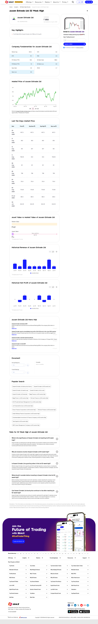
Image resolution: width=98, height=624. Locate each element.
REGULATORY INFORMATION (83, 617)
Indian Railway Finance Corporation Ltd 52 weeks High (26, 413)
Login (79, 2)
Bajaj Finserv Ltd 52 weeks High (20, 398)
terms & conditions (79, 47)
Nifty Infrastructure (75, 577)
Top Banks (32, 593)
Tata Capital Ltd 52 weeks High (20, 421)
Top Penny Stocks (75, 581)
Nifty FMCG (73, 573)
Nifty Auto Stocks (54, 573)
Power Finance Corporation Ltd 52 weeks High (24, 409)
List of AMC (11, 585)
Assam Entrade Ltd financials (20, 394)
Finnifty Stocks (12, 573)
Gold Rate (11, 597)
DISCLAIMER (73, 617)
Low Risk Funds (54, 589)
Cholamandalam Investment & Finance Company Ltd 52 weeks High (29, 417)
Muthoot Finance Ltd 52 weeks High (47, 409)
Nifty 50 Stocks (33, 577)
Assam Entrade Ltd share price (23, 111)
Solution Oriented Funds (35, 589)
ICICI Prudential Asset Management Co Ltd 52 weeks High (27, 402)
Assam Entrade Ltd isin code (37, 390)
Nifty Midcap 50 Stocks (35, 569)
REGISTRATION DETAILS (64, 617)
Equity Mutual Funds (55, 585)
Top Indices (32, 565)
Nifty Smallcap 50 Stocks (56, 569)
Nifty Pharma (12, 577)
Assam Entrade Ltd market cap (20, 390)
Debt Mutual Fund (75, 585)
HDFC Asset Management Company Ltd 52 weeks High (26, 425)
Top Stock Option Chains (56, 565)
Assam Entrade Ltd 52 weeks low (42, 386)
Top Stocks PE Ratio (13, 581)
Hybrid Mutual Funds (13, 589)
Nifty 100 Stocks (54, 577)
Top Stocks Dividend (34, 581)
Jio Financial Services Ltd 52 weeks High (23, 405)
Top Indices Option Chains (77, 565)
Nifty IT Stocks (33, 573)
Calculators (73, 589)
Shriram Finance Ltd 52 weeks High (39, 398)
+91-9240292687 (12, 611)
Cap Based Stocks (75, 593)
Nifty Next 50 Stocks (13, 569)
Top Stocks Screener (13, 593)
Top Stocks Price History (56, 581)
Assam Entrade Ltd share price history (22, 386)
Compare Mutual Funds (56, 593)
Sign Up (88, 2)
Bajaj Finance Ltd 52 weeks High (37, 394)
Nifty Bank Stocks (75, 569)
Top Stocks (11, 565)
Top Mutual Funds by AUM (35, 585)
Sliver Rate (32, 597)
